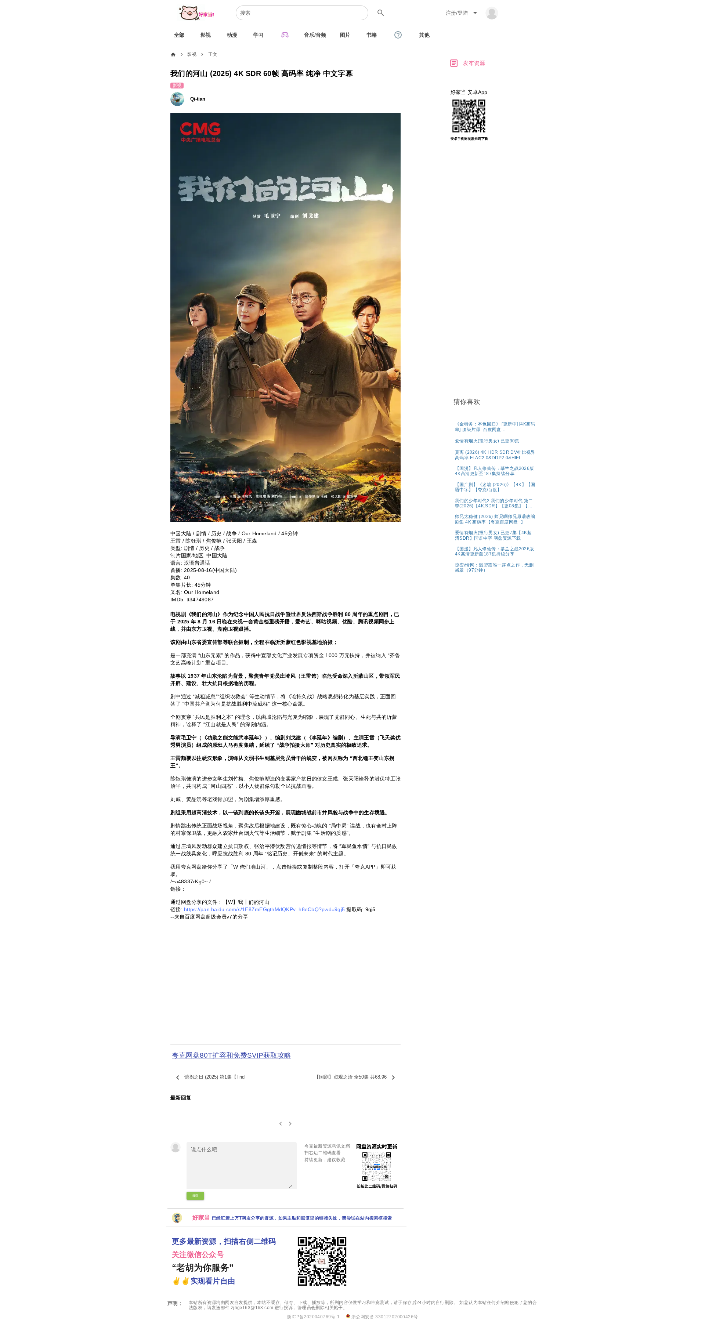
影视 (191, 54)
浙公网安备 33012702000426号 (384, 1316)
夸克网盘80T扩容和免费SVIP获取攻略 (231, 1055)
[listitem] (495, 426)
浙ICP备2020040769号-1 (313, 1316)
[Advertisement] (285, 994)
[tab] (179, 34)
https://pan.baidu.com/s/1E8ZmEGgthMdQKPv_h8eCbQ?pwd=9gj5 (264, 909)
